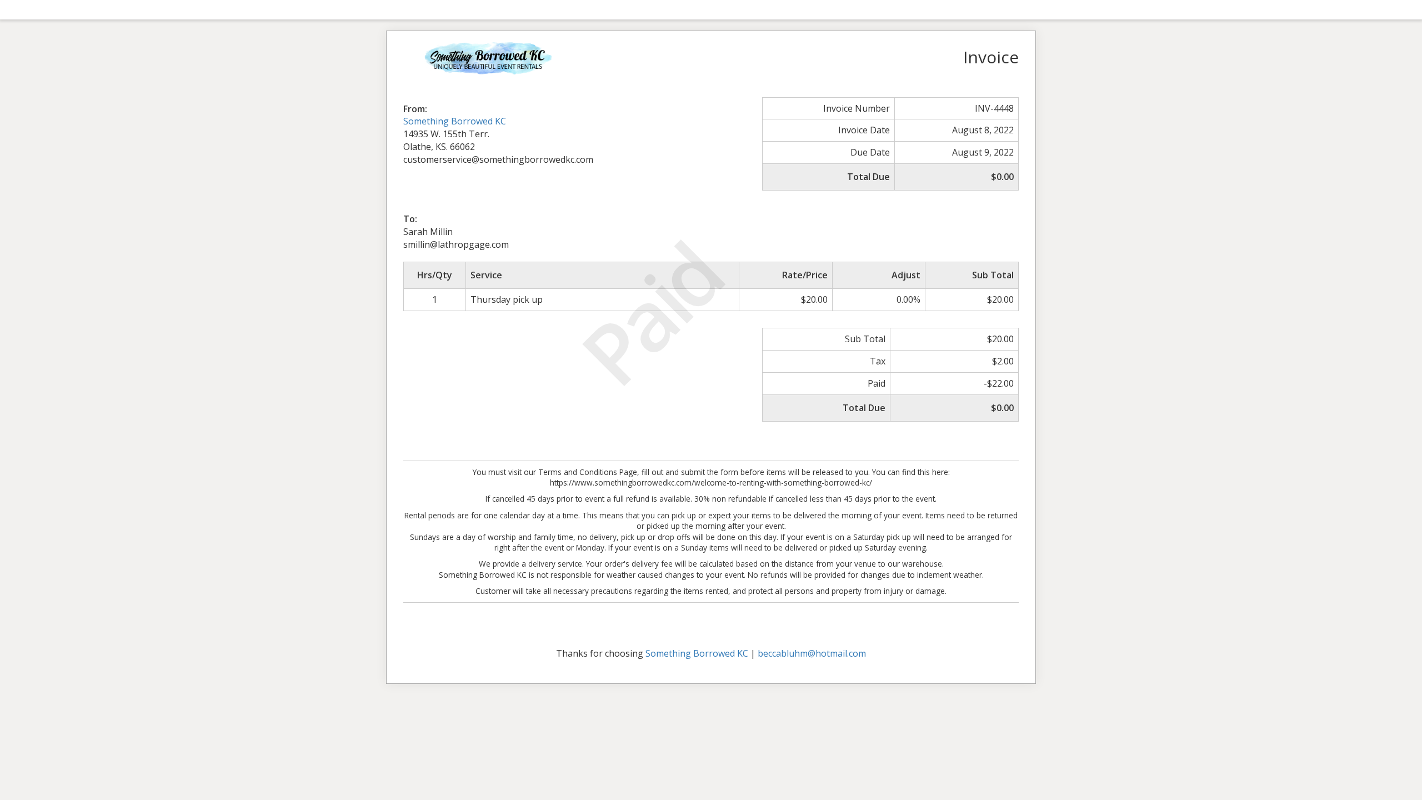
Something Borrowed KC (454, 121)
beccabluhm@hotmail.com (812, 653)
